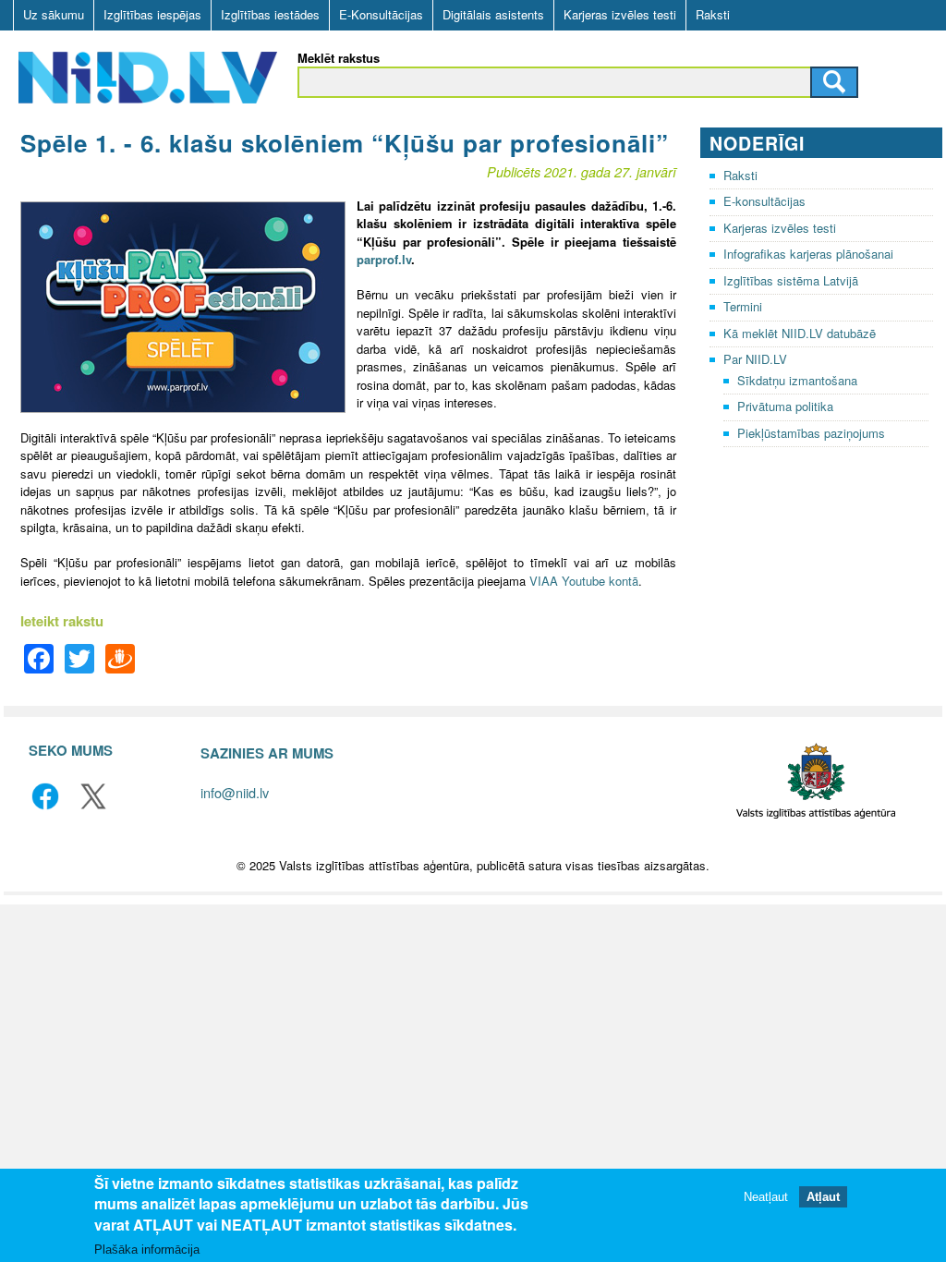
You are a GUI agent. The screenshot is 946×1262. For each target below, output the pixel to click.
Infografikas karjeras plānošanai (808, 253)
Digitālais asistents (493, 14)
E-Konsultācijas (381, 14)
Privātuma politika (785, 406)
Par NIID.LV (755, 359)
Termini (742, 306)
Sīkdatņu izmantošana (797, 380)
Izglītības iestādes (270, 14)
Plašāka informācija (147, 1249)
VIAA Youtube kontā (583, 580)
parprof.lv (384, 259)
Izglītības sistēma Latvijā (790, 280)
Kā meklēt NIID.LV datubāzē (799, 333)
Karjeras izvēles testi (620, 14)
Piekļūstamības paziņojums (811, 433)
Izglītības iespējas (152, 14)
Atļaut (823, 1197)
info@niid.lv (234, 792)
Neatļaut (766, 1197)
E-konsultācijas (764, 201)
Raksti (713, 14)
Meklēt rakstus (338, 58)
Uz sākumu (53, 14)
